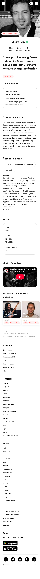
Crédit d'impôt (8, 518)
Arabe (5, 432)
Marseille (6, 451)
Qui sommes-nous (9, 350)
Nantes (5, 465)
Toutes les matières (10, 436)
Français (6, 408)
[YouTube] (34, 559)
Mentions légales (9, 353)
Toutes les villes (9, 500)
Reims (5, 486)
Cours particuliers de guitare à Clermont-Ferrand (19, 336)
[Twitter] (13, 559)
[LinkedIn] (27, 559)
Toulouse (6, 458)
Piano (5, 394)
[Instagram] (20, 559)
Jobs (4, 371)
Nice (4, 462)
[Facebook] (6, 559)
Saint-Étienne (8, 493)
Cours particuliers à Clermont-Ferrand (15, 333)
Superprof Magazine (11, 511)
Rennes (5, 483)
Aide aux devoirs (9, 411)
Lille (4, 479)
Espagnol (6, 429)
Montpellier (7, 472)
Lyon (4, 455)
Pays (4, 360)
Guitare (6, 401)
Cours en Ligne (8, 364)
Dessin (5, 425)
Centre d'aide (8, 522)
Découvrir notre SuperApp (13, 537)
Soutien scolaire (9, 422)
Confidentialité (9, 357)
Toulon (5, 497)
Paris (5, 448)
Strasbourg (7, 469)
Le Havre (6, 490)
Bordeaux (6, 476)
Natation (6, 397)
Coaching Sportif (9, 404)
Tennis (5, 415)
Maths (5, 383)
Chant (5, 390)
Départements (8, 367)
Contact (6, 525)
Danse (5, 418)
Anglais (6, 387)
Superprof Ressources (11, 515)
